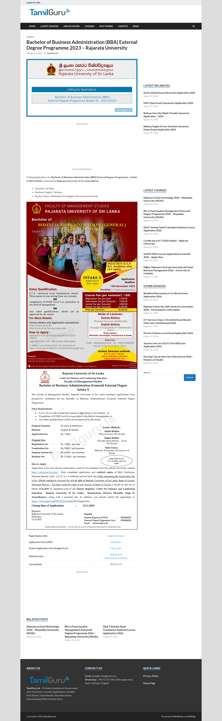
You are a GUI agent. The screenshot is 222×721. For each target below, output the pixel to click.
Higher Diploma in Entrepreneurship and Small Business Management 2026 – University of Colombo (168, 270)
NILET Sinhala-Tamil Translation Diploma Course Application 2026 (119, 630)
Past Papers (106, 26)
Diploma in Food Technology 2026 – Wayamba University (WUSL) (42, 630)
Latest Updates (49, 26)
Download (116, 542)
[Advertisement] (128, 13)
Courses (89, 26)
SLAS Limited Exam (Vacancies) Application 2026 (169, 92)
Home (32, 26)
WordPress (178, 716)
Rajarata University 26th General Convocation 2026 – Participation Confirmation (168, 308)
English (112, 535)
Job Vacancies (71, 26)
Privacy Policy (151, 675)
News (136, 26)
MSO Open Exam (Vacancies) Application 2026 (168, 102)
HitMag (191, 716)
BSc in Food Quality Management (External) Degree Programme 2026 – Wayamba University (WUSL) (81, 631)
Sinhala (120, 535)
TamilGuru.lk (52, 53)
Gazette (123, 26)
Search (146, 372)
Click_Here (115, 548)
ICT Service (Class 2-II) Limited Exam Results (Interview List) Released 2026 (167, 321)
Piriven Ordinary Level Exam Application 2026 (168, 333)
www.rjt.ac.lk (115, 554)
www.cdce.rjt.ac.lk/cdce (115, 558)
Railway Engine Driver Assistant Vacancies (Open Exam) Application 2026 (166, 128)
